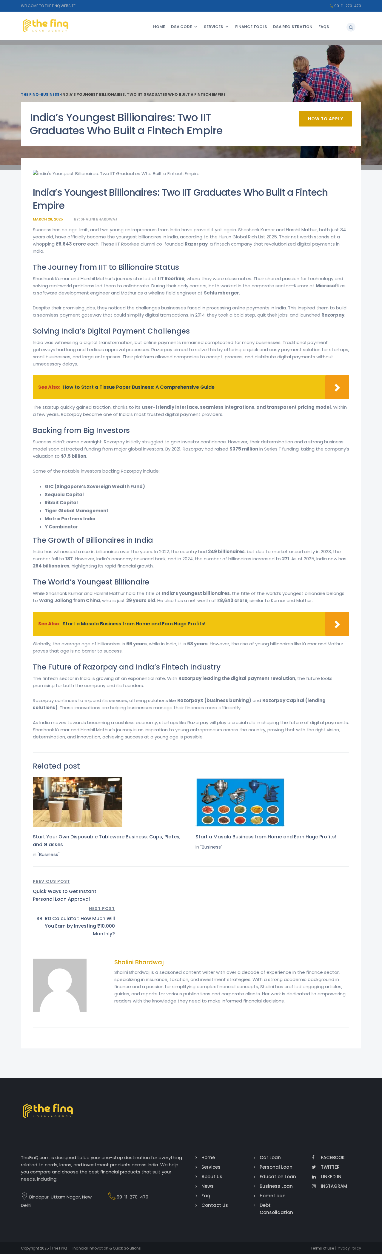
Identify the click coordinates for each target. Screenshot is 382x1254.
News (207, 1186)
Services (213, 27)
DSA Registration (292, 27)
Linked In (331, 1176)
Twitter (330, 1167)
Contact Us (214, 1205)
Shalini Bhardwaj (99, 219)
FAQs (323, 27)
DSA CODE (181, 27)
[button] (350, 27)
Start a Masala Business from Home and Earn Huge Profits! (265, 836)
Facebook (333, 1157)
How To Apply (325, 119)
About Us (211, 1176)
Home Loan (273, 1196)
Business (48, 854)
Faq (205, 1196)
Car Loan (270, 1157)
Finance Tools (251, 27)
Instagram (334, 1186)
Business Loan (276, 1186)
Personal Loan (276, 1167)
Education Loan (278, 1176)
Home (159, 27)
